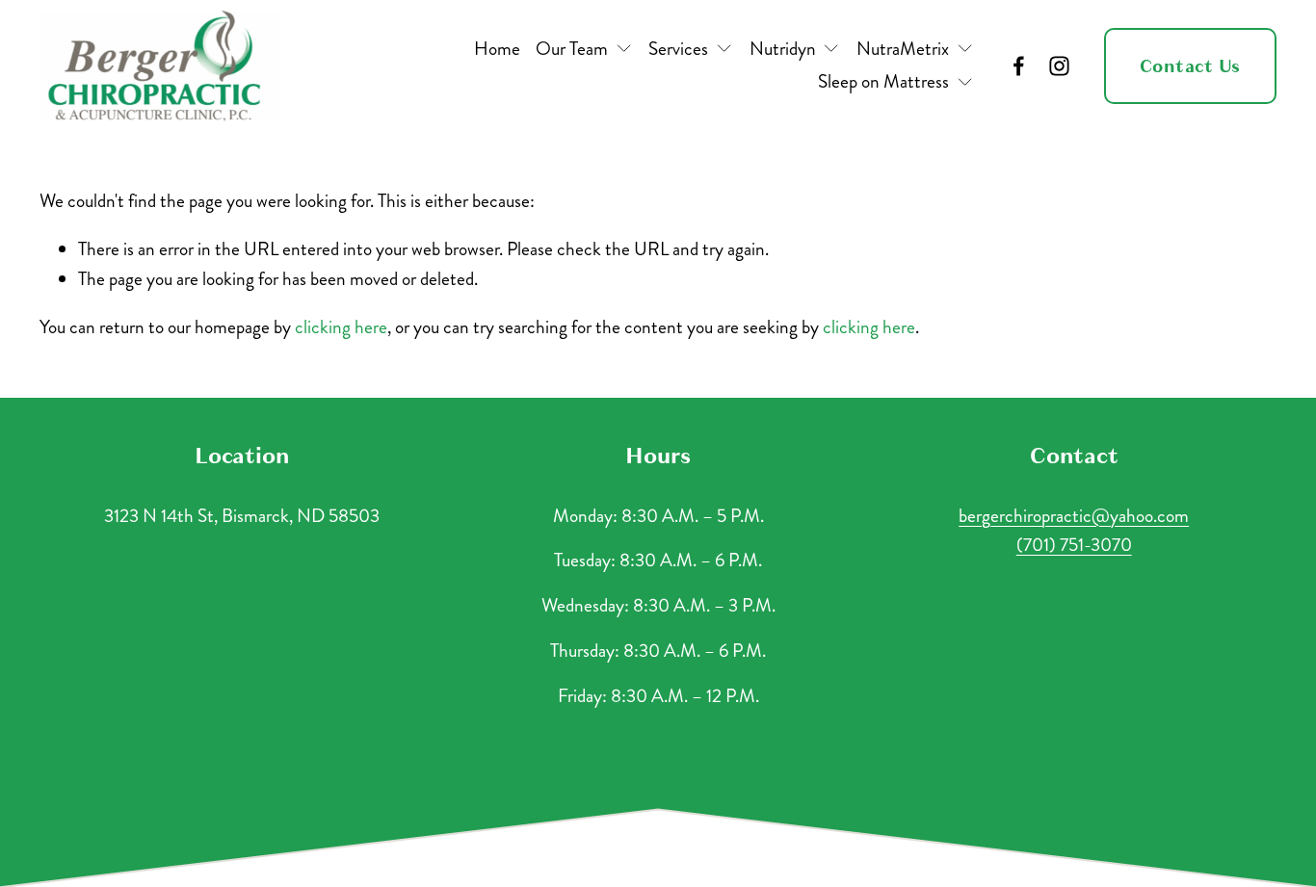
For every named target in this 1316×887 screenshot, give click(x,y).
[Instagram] (1059, 66)
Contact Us (1190, 66)
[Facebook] (1019, 66)
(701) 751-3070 (1074, 545)
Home (497, 49)
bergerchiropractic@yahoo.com (1074, 516)
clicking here (341, 327)
